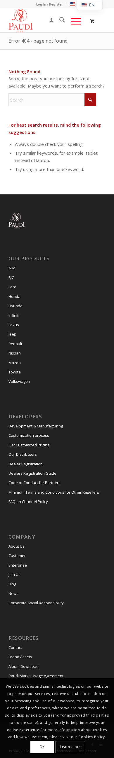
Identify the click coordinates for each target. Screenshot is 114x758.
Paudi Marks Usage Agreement (35, 675)
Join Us (14, 574)
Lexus (13, 324)
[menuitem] (49, 4)
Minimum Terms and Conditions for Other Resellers (53, 492)
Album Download (23, 666)
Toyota (14, 372)
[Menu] (73, 20)
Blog (12, 583)
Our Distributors (22, 454)
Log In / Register (49, 4)
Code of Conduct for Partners (34, 482)
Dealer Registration (25, 464)
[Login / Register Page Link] (48, 20)
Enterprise (17, 565)
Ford (12, 286)
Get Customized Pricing (28, 445)
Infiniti (13, 315)
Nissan (14, 353)
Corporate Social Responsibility (36, 602)
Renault (15, 343)
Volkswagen (19, 381)
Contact (15, 647)
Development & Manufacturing (35, 426)
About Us (16, 546)
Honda (14, 296)
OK (42, 746)
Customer (17, 555)
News (13, 593)
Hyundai (15, 305)
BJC (11, 277)
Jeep (12, 334)
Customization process (28, 435)
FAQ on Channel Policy (28, 501)
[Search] (59, 20)
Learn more (70, 746)
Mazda (14, 362)
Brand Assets (20, 656)
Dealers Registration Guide (32, 473)
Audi (12, 267)
